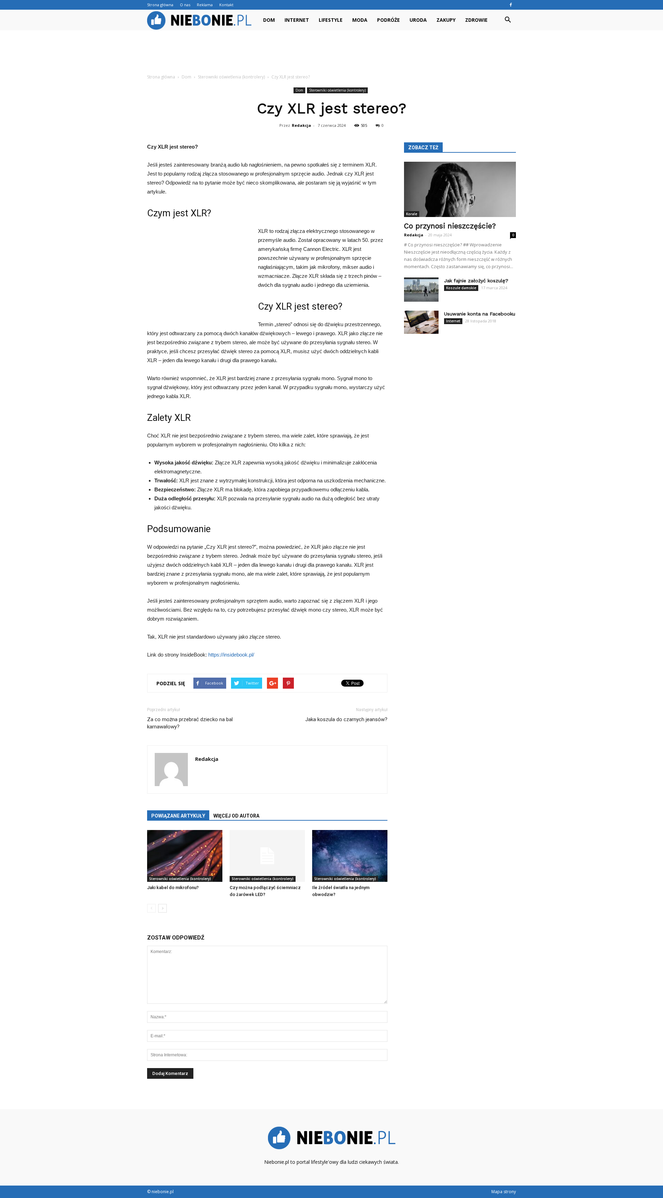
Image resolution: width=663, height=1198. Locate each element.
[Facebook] (511, 5)
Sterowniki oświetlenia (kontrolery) (337, 90)
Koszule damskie (461, 287)
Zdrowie (476, 20)
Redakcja (301, 125)
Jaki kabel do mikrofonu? (173, 887)
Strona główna (160, 4)
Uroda (418, 20)
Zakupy (445, 20)
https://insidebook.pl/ (231, 655)
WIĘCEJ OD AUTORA (236, 816)
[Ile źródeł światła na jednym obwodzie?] (349, 856)
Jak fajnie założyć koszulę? (476, 280)
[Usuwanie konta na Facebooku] (421, 322)
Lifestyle (331, 20)
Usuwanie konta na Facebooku (479, 314)
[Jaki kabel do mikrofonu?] (184, 856)
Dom (269, 20)
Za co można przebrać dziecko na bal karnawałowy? (190, 723)
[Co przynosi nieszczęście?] (460, 189)
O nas (185, 4)
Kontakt (226, 4)
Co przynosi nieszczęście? (450, 225)
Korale (411, 213)
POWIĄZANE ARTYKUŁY (178, 816)
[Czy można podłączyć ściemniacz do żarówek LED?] (267, 856)
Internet (297, 20)
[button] (507, 20)
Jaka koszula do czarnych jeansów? (346, 719)
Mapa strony (503, 1192)
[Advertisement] (331, 54)
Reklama (205, 4)
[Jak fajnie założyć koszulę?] (421, 289)
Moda (359, 20)
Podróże (388, 20)
